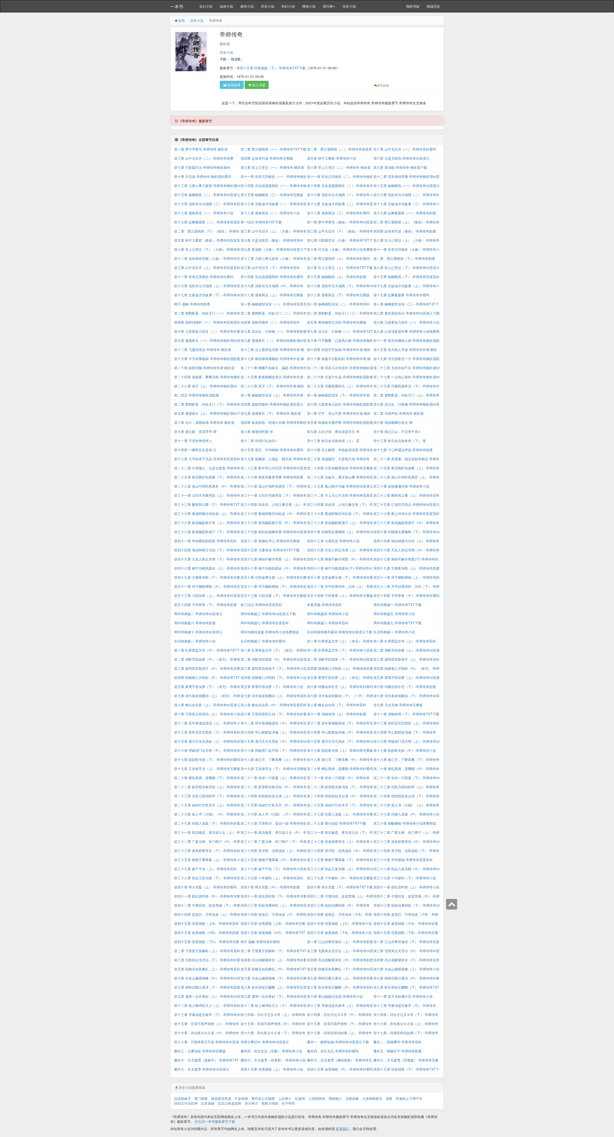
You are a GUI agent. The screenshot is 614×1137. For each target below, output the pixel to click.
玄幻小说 (206, 6)
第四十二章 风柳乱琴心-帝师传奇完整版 (270, 540)
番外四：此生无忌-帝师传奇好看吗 (333, 1051)
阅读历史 (433, 6)
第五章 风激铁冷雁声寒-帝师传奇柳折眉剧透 (340, 422)
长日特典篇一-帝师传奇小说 (394, 632)
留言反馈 (383, 85)
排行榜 (328, 6)
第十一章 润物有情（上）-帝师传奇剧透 (336, 713)
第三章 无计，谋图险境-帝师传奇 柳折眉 (204, 422)
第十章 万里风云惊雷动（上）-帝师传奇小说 (207, 713)
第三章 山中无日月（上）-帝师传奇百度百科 (207, 267)
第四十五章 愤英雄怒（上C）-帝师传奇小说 (339, 923)
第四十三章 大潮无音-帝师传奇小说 (333, 540)
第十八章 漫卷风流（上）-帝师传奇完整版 (272, 294)
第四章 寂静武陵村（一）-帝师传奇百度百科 (207, 322)
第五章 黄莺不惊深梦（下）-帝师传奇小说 (272, 686)
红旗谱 (300, 1098)
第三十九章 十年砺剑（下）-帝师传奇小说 (404, 877)
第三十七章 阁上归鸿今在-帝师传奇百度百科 (406, 513)
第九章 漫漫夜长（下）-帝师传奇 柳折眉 (271, 413)
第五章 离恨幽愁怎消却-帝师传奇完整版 (336, 322)
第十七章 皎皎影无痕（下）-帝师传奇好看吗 (207, 759)
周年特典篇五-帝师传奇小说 (394, 613)
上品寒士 (285, 1098)
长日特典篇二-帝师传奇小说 (195, 641)
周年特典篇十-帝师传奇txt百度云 (198, 632)
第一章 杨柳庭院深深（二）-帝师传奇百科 (338, 304)
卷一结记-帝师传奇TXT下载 (261, 222)
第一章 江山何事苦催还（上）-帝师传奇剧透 (340, 941)
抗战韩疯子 (182, 1098)
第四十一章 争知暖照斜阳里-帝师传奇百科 (205, 540)
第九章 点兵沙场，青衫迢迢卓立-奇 (333, 431)
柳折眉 (225, 43)
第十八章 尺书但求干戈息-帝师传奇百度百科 (207, 458)
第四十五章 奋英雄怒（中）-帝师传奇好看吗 (340, 1069)
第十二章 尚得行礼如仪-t (259, 440)
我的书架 (412, 6)
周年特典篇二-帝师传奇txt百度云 (198, 613)
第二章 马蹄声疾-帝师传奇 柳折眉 (398, 413)
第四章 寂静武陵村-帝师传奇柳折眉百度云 (272, 404)
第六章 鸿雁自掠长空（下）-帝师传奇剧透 (404, 686)
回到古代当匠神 (186, 1103)
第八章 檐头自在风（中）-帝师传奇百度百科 (274, 704)
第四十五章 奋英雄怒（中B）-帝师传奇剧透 (206, 932)
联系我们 (342, 1128)
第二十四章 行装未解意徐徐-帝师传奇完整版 (340, 468)
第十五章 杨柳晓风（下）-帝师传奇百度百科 (406, 276)
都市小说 (247, 6)
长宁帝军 (288, 1103)
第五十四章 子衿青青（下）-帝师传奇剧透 (205, 604)
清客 (389, 1098)
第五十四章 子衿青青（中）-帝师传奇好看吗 (406, 595)
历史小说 (267, 6)
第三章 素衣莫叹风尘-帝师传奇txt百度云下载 (406, 313)
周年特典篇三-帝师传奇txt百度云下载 (268, 613)
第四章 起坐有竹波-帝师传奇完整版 (267, 158)
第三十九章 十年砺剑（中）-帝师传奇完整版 (340, 877)
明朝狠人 (335, 1098)
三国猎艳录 (316, 1098)
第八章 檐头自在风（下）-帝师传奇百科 (336, 704)
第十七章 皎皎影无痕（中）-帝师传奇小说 (404, 750)
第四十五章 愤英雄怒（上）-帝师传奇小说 (272, 1069)
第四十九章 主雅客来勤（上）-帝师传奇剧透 (406, 568)
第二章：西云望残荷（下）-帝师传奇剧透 (404, 258)
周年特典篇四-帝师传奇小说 (327, 613)
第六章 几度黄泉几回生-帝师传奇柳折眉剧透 (340, 404)
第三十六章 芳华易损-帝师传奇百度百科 (403, 859)
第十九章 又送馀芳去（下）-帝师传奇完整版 (274, 768)
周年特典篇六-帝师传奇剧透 (195, 622)
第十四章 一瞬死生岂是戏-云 (195, 449)
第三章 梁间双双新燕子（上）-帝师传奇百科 (406, 659)
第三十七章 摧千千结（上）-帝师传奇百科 (205, 868)
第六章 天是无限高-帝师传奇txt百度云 (401, 158)
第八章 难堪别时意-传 (257, 431)
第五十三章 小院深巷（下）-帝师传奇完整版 (274, 595)
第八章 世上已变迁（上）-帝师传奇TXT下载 (340, 267)
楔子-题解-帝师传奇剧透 (192, 304)
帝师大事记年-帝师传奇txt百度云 (265, 1041)
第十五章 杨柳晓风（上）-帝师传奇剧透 (336, 276)
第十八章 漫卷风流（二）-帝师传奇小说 (270, 212)
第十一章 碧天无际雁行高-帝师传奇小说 (403, 996)
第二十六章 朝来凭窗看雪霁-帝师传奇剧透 (272, 477)
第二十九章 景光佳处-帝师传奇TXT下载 (336, 823)
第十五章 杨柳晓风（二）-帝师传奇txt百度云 (207, 194)
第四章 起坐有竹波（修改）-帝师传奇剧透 (404, 231)
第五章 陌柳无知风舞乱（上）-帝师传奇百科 (207, 969)
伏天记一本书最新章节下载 (215, 1121)
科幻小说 (288, 6)
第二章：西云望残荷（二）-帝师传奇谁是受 (339, 149)
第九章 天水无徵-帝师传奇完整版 (398, 704)
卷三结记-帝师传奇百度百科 (261, 604)
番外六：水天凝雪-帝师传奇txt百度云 (201, 1069)
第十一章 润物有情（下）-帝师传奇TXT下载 (406, 713)
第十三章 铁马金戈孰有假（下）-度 (399, 440)
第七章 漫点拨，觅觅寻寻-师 (195, 431)
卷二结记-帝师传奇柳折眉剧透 (196, 395)
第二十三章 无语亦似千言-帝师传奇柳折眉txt (406, 367)
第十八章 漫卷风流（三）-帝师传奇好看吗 (338, 212)
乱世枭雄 (207, 1103)
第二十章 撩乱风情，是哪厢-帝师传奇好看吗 (340, 768)
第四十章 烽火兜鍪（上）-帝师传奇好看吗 (205, 887)
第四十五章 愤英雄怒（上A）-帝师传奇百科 (206, 923)
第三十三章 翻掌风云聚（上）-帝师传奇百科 (406, 495)
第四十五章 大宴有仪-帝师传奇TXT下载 (270, 550)
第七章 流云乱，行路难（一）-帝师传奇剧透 (274, 331)
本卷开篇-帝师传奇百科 (324, 604)
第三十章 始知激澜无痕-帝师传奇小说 (401, 486)
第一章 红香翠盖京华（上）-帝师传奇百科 (404, 641)
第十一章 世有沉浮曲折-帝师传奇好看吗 (203, 276)
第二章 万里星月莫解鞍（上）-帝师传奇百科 (207, 950)
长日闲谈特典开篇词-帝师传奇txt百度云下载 (339, 632)
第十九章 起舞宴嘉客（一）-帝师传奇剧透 (404, 212)
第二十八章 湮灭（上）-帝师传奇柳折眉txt (205, 386)
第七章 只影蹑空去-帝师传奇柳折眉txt (202, 167)
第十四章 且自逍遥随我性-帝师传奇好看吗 (272, 276)
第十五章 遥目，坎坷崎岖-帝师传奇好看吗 (272, 449)
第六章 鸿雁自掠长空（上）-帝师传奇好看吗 (340, 686)
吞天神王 (251, 1103)
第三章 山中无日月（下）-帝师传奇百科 (270, 267)
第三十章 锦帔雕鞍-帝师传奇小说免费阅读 (404, 823)
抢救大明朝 (269, 1103)
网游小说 (309, 6)
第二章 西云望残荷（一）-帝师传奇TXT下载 (273, 149)
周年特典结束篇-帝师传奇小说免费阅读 (270, 632)
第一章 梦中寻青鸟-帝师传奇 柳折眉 (201, 149)
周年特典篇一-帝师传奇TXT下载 (397, 604)
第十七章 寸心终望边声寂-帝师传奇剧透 (403, 449)
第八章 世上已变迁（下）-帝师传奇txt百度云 (406, 267)
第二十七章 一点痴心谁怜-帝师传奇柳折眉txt (406, 376)
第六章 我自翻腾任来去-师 (393, 422)
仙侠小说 (226, 6)
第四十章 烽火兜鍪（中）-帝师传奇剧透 (270, 887)
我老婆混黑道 (221, 1098)
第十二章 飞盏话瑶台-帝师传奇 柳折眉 (202, 349)
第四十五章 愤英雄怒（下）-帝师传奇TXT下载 (271, 67)
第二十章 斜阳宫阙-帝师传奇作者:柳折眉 (204, 367)
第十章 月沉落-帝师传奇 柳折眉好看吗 (202, 176)
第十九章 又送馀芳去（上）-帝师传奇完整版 (207, 768)
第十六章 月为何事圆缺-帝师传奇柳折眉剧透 (207, 358)
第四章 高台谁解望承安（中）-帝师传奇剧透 (340, 959)
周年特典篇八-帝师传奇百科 (327, 622)
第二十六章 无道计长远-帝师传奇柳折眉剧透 (340, 376)
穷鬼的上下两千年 (409, 1098)
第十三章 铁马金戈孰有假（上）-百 (333, 440)
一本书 (176, 6)
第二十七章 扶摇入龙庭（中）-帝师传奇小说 (406, 814)
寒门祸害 (201, 1098)
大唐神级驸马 (372, 1098)
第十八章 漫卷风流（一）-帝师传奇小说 (203, 212)
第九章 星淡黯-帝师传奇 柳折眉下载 (400, 167)
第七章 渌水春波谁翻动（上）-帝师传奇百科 (274, 695)
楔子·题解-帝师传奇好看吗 (260, 941)
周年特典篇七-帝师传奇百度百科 (265, 622)
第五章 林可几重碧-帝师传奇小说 (331, 158)
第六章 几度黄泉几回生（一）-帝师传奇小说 (406, 322)
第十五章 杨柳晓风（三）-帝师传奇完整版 (272, 194)
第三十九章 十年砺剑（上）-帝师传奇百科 (272, 877)
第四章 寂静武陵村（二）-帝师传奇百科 (270, 322)
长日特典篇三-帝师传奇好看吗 (263, 641)
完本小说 (349, 6)
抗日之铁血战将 (229, 1103)
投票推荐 (234, 84)
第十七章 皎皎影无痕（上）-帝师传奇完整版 (340, 750)
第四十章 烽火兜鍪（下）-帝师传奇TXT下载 (340, 887)
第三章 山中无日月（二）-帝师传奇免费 (203, 158)
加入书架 (259, 84)
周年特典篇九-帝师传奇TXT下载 (397, 622)
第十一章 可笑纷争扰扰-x (193, 440)
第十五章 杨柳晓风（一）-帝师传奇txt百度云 (406, 185)
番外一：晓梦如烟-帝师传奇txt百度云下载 (338, 1041)
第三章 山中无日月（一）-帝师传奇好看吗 (404, 149)
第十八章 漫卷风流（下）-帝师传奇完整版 (338, 294)
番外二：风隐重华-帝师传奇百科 (397, 1041)
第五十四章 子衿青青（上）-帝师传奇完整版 (340, 595)
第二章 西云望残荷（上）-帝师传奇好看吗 (338, 258)
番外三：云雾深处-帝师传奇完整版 (200, 1051)
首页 (181, 20)
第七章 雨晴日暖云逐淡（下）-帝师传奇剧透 (207, 987)
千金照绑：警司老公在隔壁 (255, 1098)
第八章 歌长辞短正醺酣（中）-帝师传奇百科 (340, 987)
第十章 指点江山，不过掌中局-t (396, 431)
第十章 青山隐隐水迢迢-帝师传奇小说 (335, 996)
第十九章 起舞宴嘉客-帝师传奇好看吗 (401, 294)
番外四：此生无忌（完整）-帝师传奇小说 (271, 1051)
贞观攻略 (352, 1098)
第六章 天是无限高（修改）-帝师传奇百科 (272, 240)
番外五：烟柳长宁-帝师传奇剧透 (397, 1051)
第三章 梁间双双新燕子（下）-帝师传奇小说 (274, 668)
